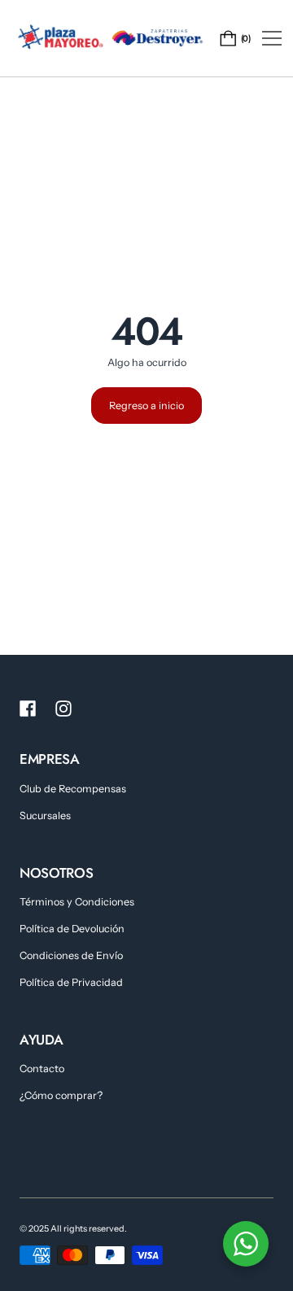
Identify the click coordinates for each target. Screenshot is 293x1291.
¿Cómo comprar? (61, 1095)
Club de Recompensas (73, 789)
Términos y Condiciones (77, 902)
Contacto (42, 1068)
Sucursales (45, 815)
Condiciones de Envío (71, 955)
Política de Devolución (72, 928)
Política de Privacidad (71, 982)
